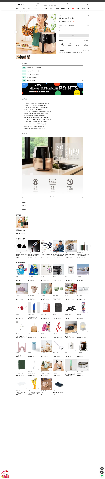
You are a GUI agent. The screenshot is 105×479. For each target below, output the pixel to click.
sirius (78, 333)
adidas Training (68, 314)
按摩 (36, 5)
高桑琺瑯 (30, 371)
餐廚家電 (21, 11)
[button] (18, 57)
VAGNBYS (30, 252)
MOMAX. (18, 314)
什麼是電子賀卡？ (85, 50)
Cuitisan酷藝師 (80, 371)
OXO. (54, 371)
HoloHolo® (43, 295)
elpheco (66, 252)
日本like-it (30, 352)
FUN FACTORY (31, 314)
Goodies (39, 5)
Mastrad (79, 314)
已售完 (73, 35)
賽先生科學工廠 (44, 352)
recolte (66, 295)
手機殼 (49, 5)
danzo (66, 333)
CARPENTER (43, 390)
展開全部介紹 (51, 196)
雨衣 (55, 5)
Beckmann (18, 295)
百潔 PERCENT (80, 252)
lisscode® (18, 229)
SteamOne (55, 276)
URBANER (55, 252)
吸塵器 (52, 5)
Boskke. (42, 276)
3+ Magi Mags (43, 252)
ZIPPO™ (54, 314)
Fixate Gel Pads (19, 252)
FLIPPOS (30, 390)
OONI (29, 333)
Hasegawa (55, 333)
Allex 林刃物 (55, 352)
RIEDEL (17, 333)
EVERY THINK (55, 295)
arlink (66, 352)
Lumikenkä (30, 276)
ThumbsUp (79, 352)
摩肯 (17, 276)
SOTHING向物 (31, 295)
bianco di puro (43, 314)
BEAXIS (66, 276)
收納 (42, 5)
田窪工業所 (18, 390)
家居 (17, 11)
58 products (79, 295)
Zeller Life (43, 371)
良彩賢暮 (79, 276)
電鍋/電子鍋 (26, 11)
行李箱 (45, 5)
